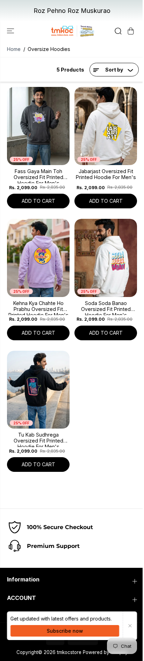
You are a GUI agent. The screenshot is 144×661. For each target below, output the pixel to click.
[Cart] (130, 31)
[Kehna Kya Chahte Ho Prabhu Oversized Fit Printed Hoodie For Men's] (38, 258)
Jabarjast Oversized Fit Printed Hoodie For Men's (106, 174)
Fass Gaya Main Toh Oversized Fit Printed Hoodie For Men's (38, 176)
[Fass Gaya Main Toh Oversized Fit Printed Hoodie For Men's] (38, 126)
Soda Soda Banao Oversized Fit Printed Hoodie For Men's (106, 307)
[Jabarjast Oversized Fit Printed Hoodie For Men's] (105, 126)
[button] (11, 31)
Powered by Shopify (105, 652)
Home (14, 49)
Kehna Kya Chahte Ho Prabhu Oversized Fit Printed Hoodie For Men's (38, 307)
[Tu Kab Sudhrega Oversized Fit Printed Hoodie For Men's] (38, 390)
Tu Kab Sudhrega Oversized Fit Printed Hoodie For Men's (38, 439)
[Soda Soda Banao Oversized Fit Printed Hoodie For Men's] (105, 258)
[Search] (118, 31)
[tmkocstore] (72, 31)
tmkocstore (69, 652)
